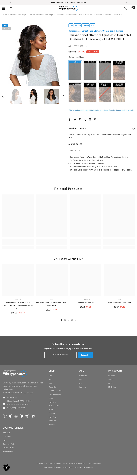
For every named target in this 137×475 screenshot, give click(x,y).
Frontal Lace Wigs (18, 15)
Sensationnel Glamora (92, 31)
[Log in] (125, 8)
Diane (119, 299)
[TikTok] (21, 416)
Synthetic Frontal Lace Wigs (41, 15)
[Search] (11, 8)
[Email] (95, 119)
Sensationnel (74, 31)
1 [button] (61, 320)
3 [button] (68, 320)
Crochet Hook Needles (85, 302)
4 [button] (72, 320)
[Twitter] (75, 119)
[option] (68, 2)
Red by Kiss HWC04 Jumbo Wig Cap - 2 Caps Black (51, 303)
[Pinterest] (80, 119)
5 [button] (75, 320)
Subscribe (85, 355)
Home (4, 15)
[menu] (3, 8)
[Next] (126, 3)
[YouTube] (27, 416)
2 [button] (65, 320)
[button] (3, 96)
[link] (18, 243)
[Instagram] (10, 416)
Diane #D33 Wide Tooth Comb (119, 302)
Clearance (85, 299)
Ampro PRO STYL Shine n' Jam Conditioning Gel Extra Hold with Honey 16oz (18, 305)
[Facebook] (69, 119)
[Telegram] (90, 119)
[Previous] (11, 3)
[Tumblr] (85, 119)
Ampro (18, 299)
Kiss (52, 299)
